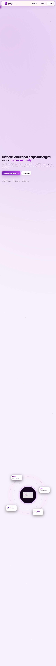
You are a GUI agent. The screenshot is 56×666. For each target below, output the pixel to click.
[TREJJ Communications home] (12, 3)
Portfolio (34, 3)
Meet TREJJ (26, 173)
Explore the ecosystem (11, 173)
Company (42, 3)
